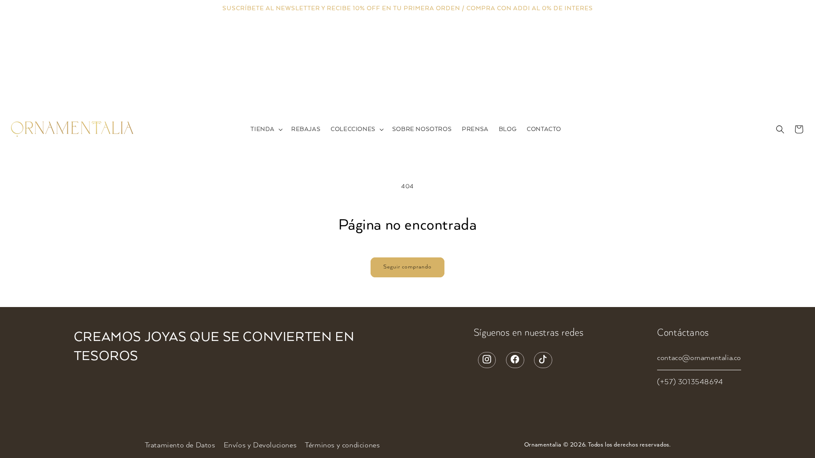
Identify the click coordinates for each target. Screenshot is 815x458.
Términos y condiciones (342, 445)
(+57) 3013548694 (690, 382)
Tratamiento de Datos (180, 445)
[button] (265, 129)
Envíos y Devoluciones (260, 445)
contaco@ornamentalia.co (699, 358)
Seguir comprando (407, 267)
